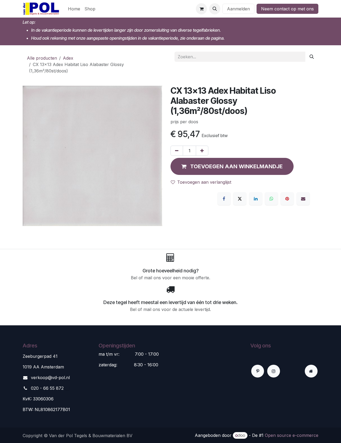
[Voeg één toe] (202, 151)
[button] (214, 8)
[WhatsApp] (271, 198)
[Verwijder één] (176, 151)
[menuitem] (74, 8)
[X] (239, 198)
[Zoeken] (311, 57)
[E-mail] (303, 198)
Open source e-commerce (291, 435)
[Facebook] (224, 198)
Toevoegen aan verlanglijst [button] (204, 182)
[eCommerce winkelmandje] (201, 8)
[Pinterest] (287, 198)
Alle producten (42, 58)
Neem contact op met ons (287, 8)
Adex (68, 58)
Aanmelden (238, 8)
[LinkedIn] (255, 198)
